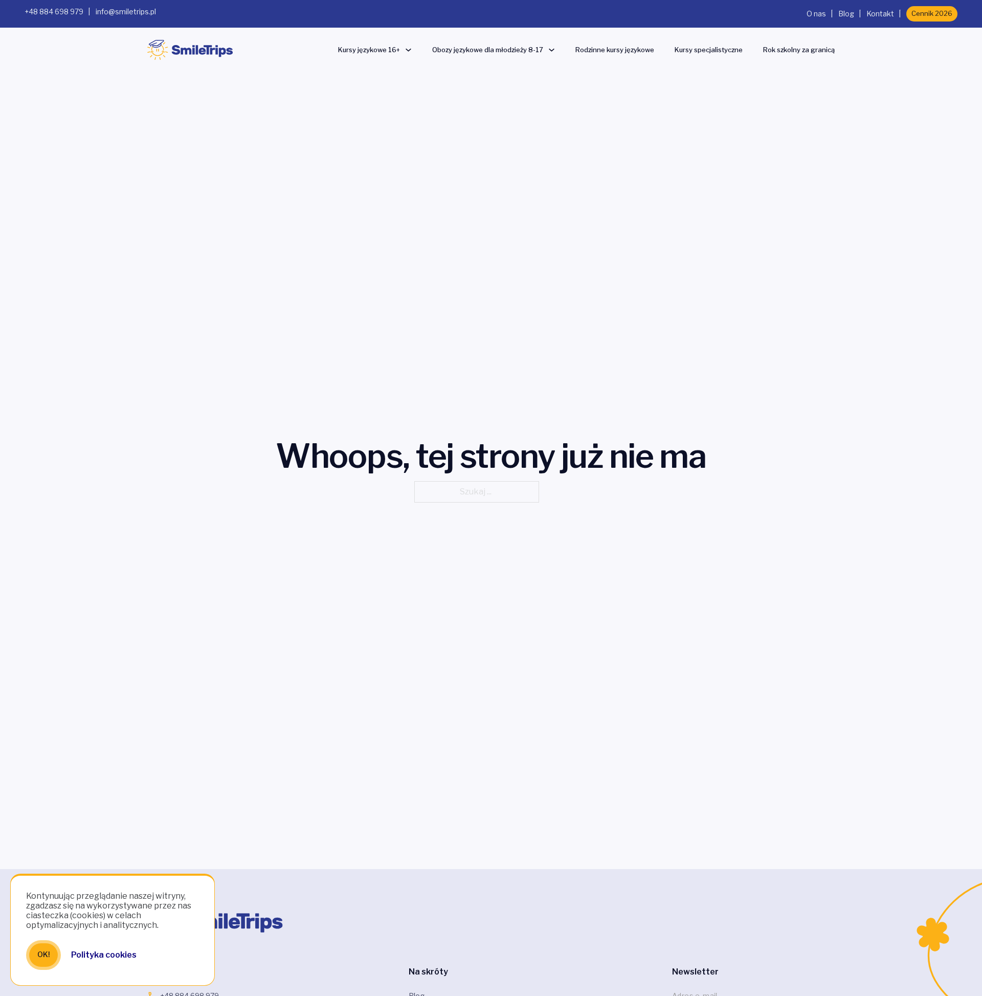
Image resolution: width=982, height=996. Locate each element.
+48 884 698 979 (54, 11)
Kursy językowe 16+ (369, 50)
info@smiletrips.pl (126, 11)
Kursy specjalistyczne (709, 50)
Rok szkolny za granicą (799, 50)
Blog (846, 13)
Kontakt (880, 13)
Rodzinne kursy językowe (614, 50)
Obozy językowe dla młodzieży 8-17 (487, 50)
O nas (816, 13)
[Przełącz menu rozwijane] (408, 50)
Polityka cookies (104, 955)
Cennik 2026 (931, 13)
